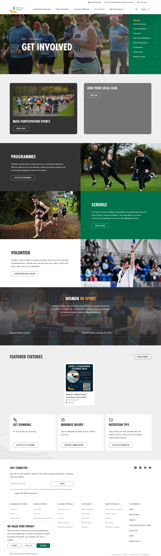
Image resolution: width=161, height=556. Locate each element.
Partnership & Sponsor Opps (140, 525)
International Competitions (113, 509)
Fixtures (12, 514)
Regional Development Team (43, 518)
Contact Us (133, 530)
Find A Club (37, 509)
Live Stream (13, 509)
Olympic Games (110, 514)
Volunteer (84, 527)
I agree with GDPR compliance (26, 493)
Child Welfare (134, 504)
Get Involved (34, 39)
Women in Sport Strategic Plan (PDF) (97, 333)
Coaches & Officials (65, 504)
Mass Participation (87, 509)
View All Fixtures (143, 356)
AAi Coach (61, 518)
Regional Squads (63, 522)
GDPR (131, 536)
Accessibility (145, 554)
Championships (15, 518)
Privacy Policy (49, 489)
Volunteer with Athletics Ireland (24, 273)
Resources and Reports (65, 527)
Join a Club (143, 2)
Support (132, 520)
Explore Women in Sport (20, 333)
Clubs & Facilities (40, 504)
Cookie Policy (134, 541)
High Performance (112, 504)
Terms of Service (62, 489)
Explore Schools (100, 225)
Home (24, 39)
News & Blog (134, 514)
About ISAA (85, 518)
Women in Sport (86, 522)
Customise (14, 545)
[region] (28, 536)
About (131, 509)
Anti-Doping (109, 522)
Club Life (37, 514)
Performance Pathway (112, 527)
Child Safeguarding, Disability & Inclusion (120, 2)
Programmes (85, 514)
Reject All (29, 545)
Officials (60, 514)
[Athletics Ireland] (17, 9)
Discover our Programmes (22, 177)
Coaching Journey (63, 509)
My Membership (96, 2)
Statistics (108, 518)
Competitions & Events (18, 504)
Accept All (43, 545)
